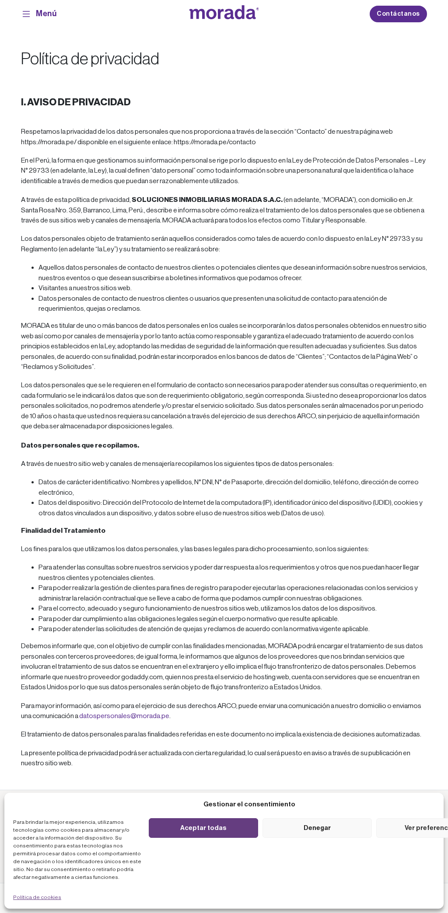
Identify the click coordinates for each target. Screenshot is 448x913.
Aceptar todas (203, 828)
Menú (46, 13)
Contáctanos (398, 13)
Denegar (317, 828)
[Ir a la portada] (224, 13)
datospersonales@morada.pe (124, 716)
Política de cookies (37, 897)
